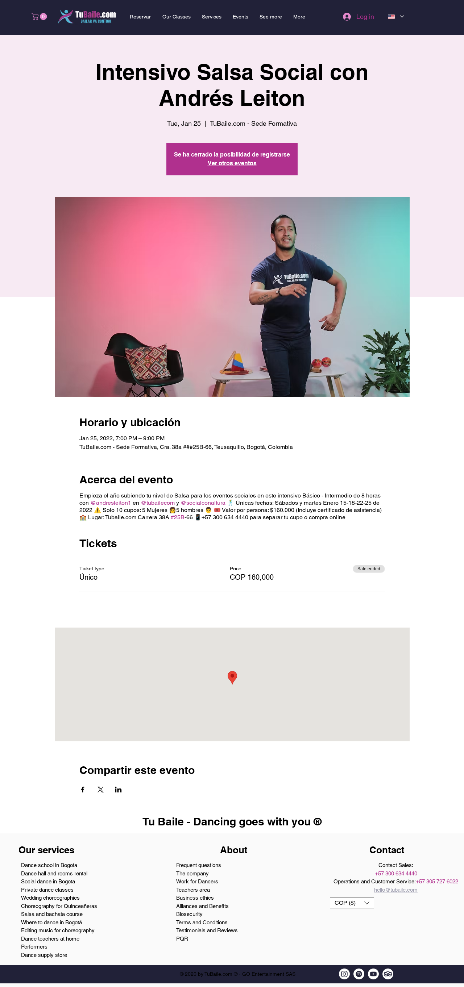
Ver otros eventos (232, 163)
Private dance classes (47, 890)
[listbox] (352, 903)
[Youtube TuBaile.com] (373, 974)
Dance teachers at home (50, 939)
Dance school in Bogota (49, 865)
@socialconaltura (203, 502)
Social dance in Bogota (48, 881)
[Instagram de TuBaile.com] (344, 974)
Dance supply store (44, 955)
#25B (178, 517)
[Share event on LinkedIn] (118, 789)
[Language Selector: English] (396, 16)
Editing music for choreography (58, 930)
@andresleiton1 (110, 502)
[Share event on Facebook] (82, 789)
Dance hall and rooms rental (54, 873)
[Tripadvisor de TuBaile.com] (387, 974)
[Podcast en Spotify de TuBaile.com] (358, 974)
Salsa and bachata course (52, 914)
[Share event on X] (100, 789)
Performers (34, 947)
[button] (40, 16)
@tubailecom (158, 502)
